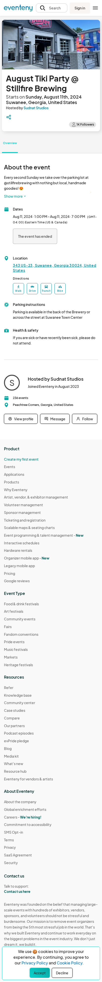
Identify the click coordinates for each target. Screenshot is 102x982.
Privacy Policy (35, 962)
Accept (40, 973)
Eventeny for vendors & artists (28, 779)
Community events (19, 619)
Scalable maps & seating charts (29, 527)
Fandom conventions (21, 634)
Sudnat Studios (36, 108)
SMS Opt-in (13, 832)
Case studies (14, 710)
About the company (20, 801)
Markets (11, 657)
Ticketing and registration (25, 520)
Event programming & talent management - (43, 535)
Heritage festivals (18, 665)
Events (9, 466)
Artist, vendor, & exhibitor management (36, 497)
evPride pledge (16, 741)
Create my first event (21, 459)
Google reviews (17, 581)
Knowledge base (18, 695)
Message (57, 419)
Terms (9, 840)
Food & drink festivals (21, 604)
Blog (8, 748)
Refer (8, 687)
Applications (14, 474)
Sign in (80, 8)
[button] (51, 8)
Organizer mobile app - (26, 558)
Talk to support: (17, 889)
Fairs (8, 626)
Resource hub (15, 771)
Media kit (11, 756)
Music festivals (16, 649)
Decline (62, 973)
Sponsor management (22, 512)
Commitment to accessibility (27, 824)
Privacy (10, 847)
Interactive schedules (21, 543)
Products (11, 482)
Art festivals (13, 611)
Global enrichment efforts (25, 809)
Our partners (14, 725)
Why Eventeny (15, 489)
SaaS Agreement (18, 855)
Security (11, 862)
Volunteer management (23, 505)
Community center (19, 702)
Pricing (9, 573)
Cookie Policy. (70, 962)
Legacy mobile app (19, 565)
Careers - (22, 817)
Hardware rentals (18, 550)
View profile (23, 419)
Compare (12, 718)
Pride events (14, 641)
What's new (13, 763)
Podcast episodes (19, 733)
